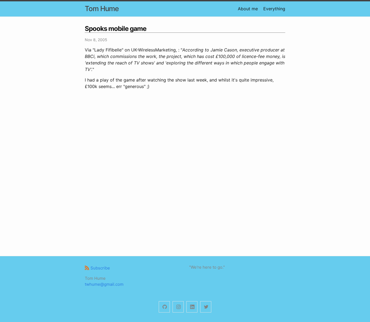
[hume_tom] (178, 307)
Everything (274, 8)
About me (248, 8)
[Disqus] (185, 172)
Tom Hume (102, 8)
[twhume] (164, 307)
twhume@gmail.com (104, 284)
